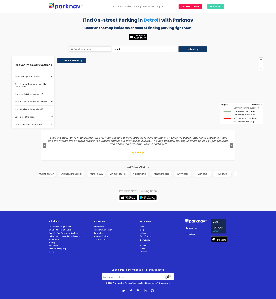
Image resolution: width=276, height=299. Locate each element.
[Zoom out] (261, 64)
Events (142, 248)
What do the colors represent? (28, 124)
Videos (143, 233)
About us (143, 245)
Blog (142, 230)
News (142, 226)
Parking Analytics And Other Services (64, 236)
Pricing (51, 252)
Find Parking (193, 49)
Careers (143, 251)
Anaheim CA (44, 174)
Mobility (52, 242)
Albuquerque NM (69, 174)
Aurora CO (94, 174)
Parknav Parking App (57, 249)
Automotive (54, 239)
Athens (200, 174)
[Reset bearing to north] (261, 68)
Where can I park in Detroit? (27, 76)
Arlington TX (115, 174)
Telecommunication (103, 230)
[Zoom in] (261, 60)
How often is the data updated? (29, 109)
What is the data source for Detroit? (31, 101)
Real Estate (53, 245)
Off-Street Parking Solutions (60, 230)
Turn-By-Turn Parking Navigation (63, 233)
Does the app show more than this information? (30, 85)
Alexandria (137, 174)
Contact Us (191, 228)
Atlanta (220, 174)
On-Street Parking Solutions (60, 226)
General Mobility (101, 236)
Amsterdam (158, 174)
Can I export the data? (25, 117)
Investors (190, 234)
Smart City (98, 233)
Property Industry (101, 239)
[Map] (160, 92)
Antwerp (180, 174)
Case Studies (146, 236)
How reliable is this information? (29, 94)
